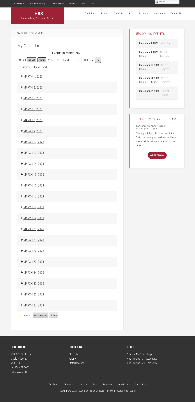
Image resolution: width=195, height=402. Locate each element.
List (31, 61)
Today (37, 67)
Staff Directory (76, 363)
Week (50, 60)
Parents (72, 358)
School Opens (166, 43)
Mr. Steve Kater (150, 358)
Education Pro (85, 390)
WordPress (122, 390)
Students (73, 354)
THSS (37, 14)
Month (42, 60)
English (161, 2)
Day (57, 60)
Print (53, 316)
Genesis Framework (105, 390)
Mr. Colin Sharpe (144, 354)
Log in (133, 390)
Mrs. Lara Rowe (150, 363)
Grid (22, 61)
